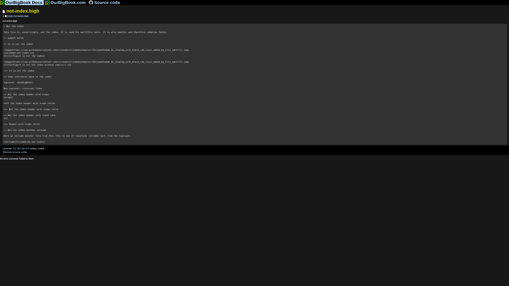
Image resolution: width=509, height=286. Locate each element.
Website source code (15, 152)
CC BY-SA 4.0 (21, 148)
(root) (9, 16)
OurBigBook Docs (24, 2)
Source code (107, 2)
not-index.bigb (22, 11)
